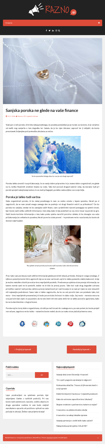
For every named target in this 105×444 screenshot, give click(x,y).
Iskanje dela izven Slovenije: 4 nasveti (72, 374)
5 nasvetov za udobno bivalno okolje (71, 410)
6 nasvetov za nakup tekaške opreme (71, 415)
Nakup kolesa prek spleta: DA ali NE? (71, 426)
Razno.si (21, 116)
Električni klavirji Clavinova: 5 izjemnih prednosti (77, 394)
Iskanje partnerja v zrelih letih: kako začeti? (74, 420)
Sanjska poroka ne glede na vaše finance (42, 110)
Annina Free (51, 438)
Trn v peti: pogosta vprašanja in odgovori (73, 380)
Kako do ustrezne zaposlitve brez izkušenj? (74, 399)
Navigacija (8, 23)
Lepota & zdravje (32, 116)
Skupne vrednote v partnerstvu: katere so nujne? (76, 404)
